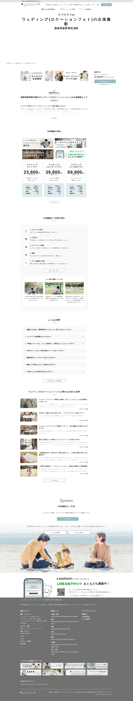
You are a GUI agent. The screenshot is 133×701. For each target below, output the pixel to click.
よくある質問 (86, 4)
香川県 (76, 644)
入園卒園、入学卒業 (41, 621)
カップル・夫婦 (24, 626)
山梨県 (53, 623)
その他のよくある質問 (54, 380)
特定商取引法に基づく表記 (93, 692)
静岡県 (60, 629)
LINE (41, 684)
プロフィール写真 (25, 641)
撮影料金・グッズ (57, 4)
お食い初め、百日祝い (35, 618)
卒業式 (22, 633)
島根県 (56, 644)
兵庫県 (64, 639)
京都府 (56, 639)
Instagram (23, 684)
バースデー (33, 621)
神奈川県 (76, 621)
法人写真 (23, 643)
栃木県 (56, 621)
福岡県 (53, 652)
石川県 (60, 634)
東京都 (72, 621)
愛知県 (64, 629)
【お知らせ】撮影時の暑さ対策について (31, 1)
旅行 (29, 633)
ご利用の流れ (48, 4)
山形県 (72, 616)
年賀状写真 (23, 623)
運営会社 (51, 692)
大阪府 (60, 639)
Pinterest (45, 684)
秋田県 (68, 616)
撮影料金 (84, 614)
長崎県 (60, 652)
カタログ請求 (79, 532)
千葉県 (68, 621)
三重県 (68, 629)
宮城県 (64, 616)
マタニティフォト (25, 618)
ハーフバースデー (25, 621)
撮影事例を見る (78, 4)
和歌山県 (72, 639)
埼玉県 (64, 621)
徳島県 (72, 644)
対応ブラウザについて (106, 692)
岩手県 (60, 616)
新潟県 (53, 634)
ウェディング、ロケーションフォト (33, 628)
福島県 (76, 616)
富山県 (56, 634)
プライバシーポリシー (64, 692)
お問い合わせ (82, 692)
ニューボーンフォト (25, 616)
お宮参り (33, 616)
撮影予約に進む (105, 81)
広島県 (64, 644)
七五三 (38, 616)
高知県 (56, 646)
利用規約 (56, 692)
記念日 (22, 628)
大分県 (68, 652)
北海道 (53, 616)
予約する (106, 4)
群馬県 (60, 621)
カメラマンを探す (68, 4)
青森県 (56, 616)
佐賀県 (56, 652)
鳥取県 (53, 644)
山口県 (68, 644)
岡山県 (60, 644)
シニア (22, 636)
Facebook (37, 684)
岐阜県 (56, 629)
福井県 (64, 634)
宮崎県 (72, 652)
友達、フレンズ (24, 631)
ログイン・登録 (95, 4)
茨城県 (53, 621)
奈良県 (68, 639)
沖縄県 (53, 654)
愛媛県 (53, 646)
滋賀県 (53, 639)
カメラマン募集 (75, 692)
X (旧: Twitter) (30, 684)
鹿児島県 (76, 652)
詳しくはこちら (54, 202)
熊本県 (64, 652)
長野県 (53, 629)
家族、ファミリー (25, 614)
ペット (22, 638)
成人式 (26, 633)
